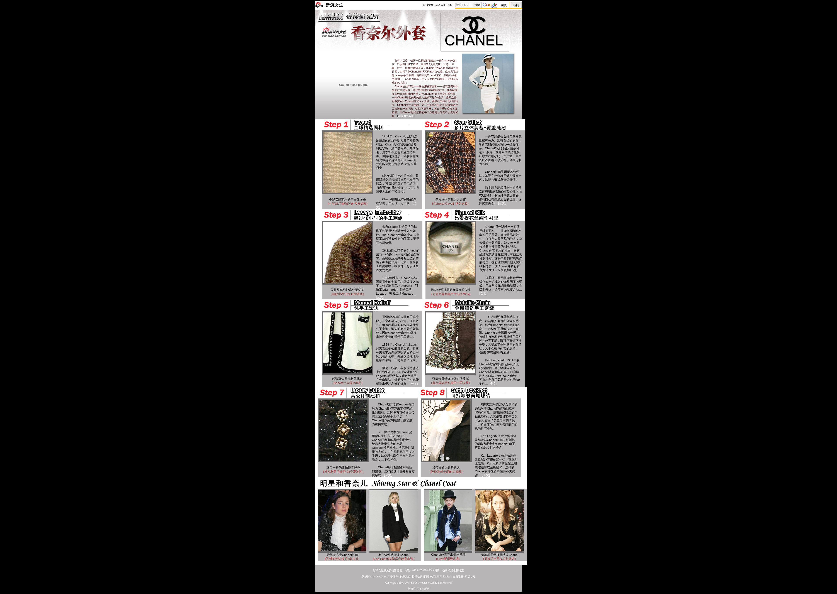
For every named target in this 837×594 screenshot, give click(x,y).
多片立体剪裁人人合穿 (450, 199)
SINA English (443, 576)
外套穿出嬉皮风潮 (448, 554)
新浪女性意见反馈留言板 (387, 570)
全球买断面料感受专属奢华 (347, 199)
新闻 (516, 5)
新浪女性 (428, 5)
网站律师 (429, 576)
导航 (450, 5)
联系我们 (405, 576)
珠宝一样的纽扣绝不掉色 (343, 467)
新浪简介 (367, 576)
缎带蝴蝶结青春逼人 (446, 467)
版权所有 (424, 588)
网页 (504, 5)
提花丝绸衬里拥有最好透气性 (451, 290)
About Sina (380, 576)
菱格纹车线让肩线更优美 (347, 290)
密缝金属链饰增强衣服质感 (450, 378)
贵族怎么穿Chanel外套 (342, 555)
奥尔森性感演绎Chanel (393, 555)
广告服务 (393, 576)
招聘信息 (417, 576)
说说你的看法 (406, 116)
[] (347, 203)
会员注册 (458, 576)
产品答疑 (470, 576)
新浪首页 (440, 5)
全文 (502, 203)
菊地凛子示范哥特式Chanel (499, 555)
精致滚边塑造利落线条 (347, 378)
